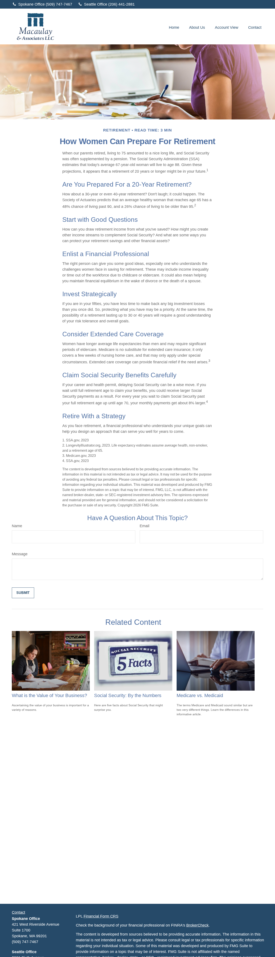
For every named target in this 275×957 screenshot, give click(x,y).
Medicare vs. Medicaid (200, 695)
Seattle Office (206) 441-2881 (109, 4)
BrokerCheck (197, 925)
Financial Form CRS (101, 916)
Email (144, 526)
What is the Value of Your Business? (49, 695)
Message (20, 554)
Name (17, 526)
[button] (174, 27)
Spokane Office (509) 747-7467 (45, 4)
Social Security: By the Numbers (127, 695)
